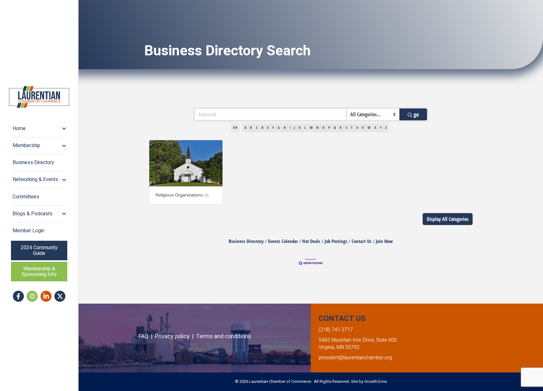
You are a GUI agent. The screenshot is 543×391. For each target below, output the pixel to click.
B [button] (251, 127)
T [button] (352, 127)
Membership (26, 145)
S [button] (346, 127)
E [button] (268, 127)
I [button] (289, 127)
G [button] (279, 127)
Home (19, 128)
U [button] (357, 127)
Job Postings (336, 241)
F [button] (273, 127)
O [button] (323, 127)
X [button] (375, 127)
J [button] (294, 127)
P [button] (329, 127)
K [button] (300, 127)
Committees (26, 197)
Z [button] (386, 127)
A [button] (245, 127)
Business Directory (33, 162)
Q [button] (335, 127)
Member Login (28, 230)
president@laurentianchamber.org (355, 357)
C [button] (257, 127)
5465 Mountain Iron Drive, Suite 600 (358, 340)
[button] (448, 219)
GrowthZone (375, 381)
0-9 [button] (235, 127)
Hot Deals (311, 241)
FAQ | (147, 336)
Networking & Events (35, 179)
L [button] (305, 127)
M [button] (311, 127)
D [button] (262, 127)
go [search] (416, 114)
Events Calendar (283, 241)
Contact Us (361, 241)
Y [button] (380, 127)
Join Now (384, 241)
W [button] (369, 127)
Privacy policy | (175, 336)
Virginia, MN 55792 (339, 347)
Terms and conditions (223, 336)
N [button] (317, 127)
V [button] (363, 127)
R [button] (341, 127)
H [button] (285, 127)
